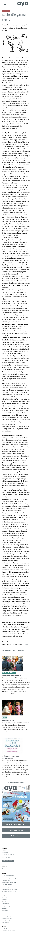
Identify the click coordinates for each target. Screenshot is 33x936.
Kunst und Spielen (7, 884)
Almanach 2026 (6, 920)
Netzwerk (4, 928)
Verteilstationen (15, 836)
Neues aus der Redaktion (16, 830)
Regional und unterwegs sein (9, 888)
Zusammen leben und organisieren (11, 891)
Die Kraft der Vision (7, 907)
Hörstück (25, 644)
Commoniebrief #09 (7, 917)
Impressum (5, 852)
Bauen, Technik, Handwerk (9, 877)
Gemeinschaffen (6, 880)
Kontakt (4, 850)
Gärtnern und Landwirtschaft (10, 879)
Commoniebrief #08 (7, 918)
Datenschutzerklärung (8, 854)
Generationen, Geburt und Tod (10, 882)
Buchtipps (4, 908)
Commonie (4, 899)
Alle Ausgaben (5, 922)
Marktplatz (5, 869)
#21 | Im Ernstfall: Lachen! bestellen (15, 824)
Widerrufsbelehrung (7, 858)
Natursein (4, 886)
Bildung (4, 901)
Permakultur (5, 905)
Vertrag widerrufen (8, 860)
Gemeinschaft (5, 903)
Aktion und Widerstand (8, 875)
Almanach (4, 898)
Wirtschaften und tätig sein (9, 889)
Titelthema (5, 910)
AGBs (3, 856)
